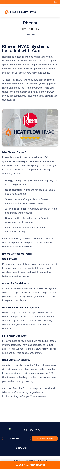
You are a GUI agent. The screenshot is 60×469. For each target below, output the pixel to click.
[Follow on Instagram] (34, 447)
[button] (53, 11)
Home (24, 29)
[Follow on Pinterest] (38, 447)
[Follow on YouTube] (43, 447)
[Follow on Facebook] (30, 447)
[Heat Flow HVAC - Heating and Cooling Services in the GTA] (21, 11)
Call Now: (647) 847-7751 (32, 465)
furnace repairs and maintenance (19, 373)
